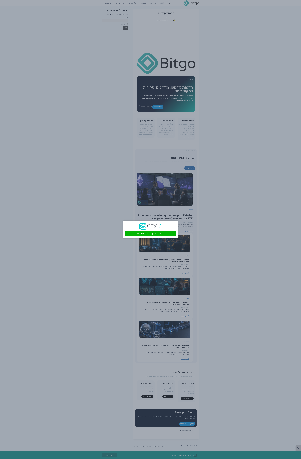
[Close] (176, 222)
